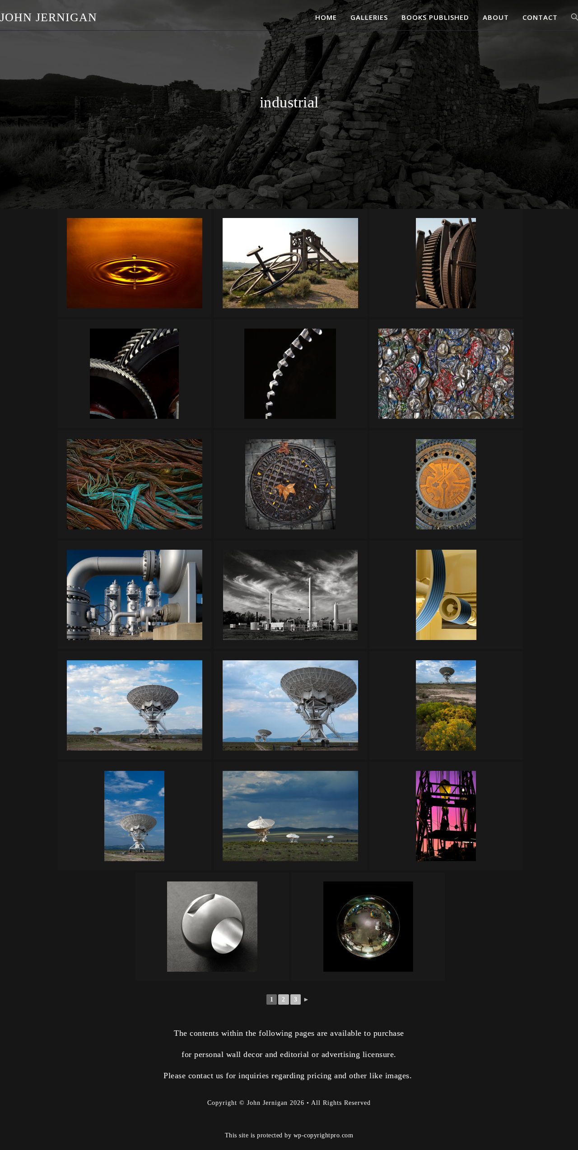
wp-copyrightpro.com (324, 1135)
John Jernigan (48, 17)
